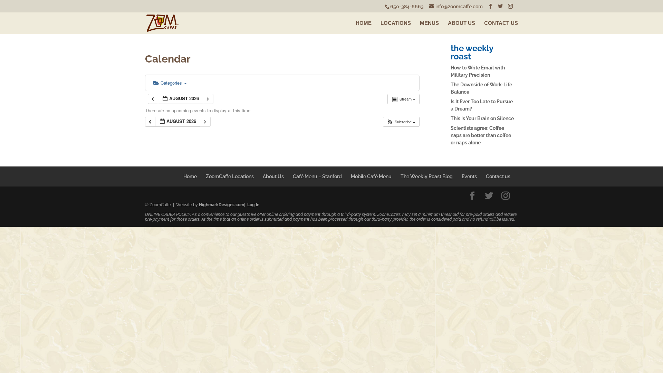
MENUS (429, 23)
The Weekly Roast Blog (427, 176)
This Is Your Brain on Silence (482, 118)
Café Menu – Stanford (317, 176)
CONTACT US (501, 23)
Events (469, 176)
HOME (364, 23)
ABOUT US (461, 23)
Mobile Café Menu (371, 176)
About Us (273, 176)
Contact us (498, 176)
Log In (253, 204)
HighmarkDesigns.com (221, 204)
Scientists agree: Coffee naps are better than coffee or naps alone (481, 135)
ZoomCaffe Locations (230, 176)
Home (190, 176)
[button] (401, 121)
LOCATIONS (396, 23)
